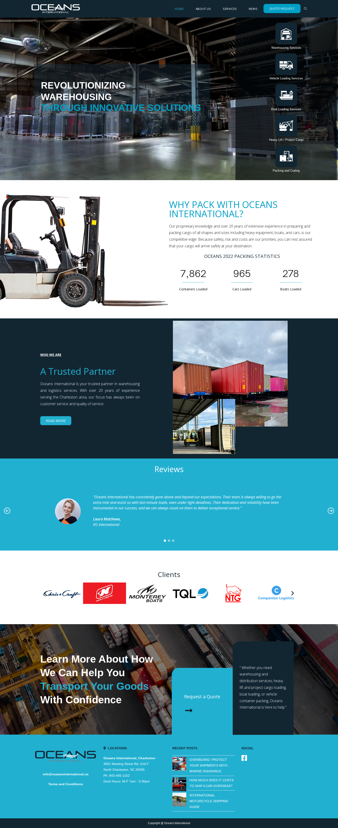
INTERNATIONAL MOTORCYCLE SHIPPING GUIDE (208, 801)
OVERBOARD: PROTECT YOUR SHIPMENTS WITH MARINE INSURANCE (208, 765)
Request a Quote (202, 696)
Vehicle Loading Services (286, 78)
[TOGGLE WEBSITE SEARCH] (305, 8)
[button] (286, 33)
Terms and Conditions (65, 784)
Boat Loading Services (286, 109)
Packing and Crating (286, 170)
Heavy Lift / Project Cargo (286, 139)
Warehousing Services (286, 47)
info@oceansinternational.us (66, 774)
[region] (169, 511)
